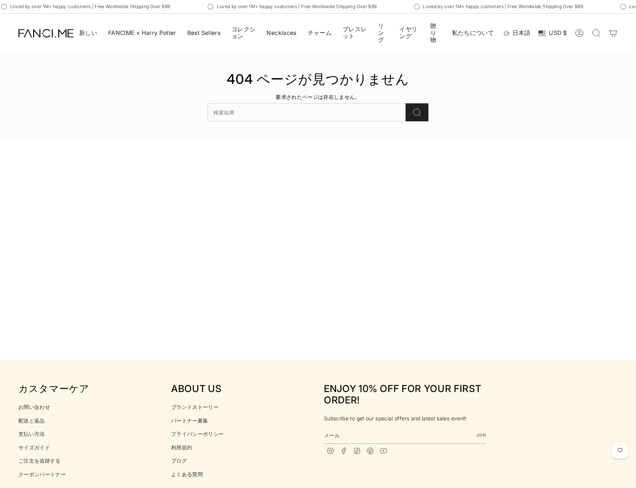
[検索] (417, 112)
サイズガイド (34, 447)
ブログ (179, 460)
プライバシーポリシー (197, 434)
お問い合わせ (34, 407)
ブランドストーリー (195, 407)
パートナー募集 (189, 420)
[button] (243, 33)
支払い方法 (31, 434)
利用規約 (181, 447)
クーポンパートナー (42, 474)
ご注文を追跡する (39, 460)
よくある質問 (187, 474)
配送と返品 (31, 420)
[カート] (613, 33)
